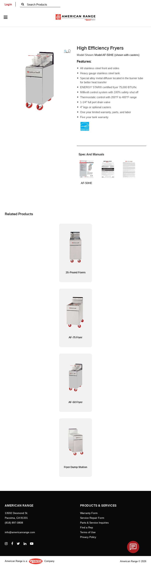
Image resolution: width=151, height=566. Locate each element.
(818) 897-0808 (14, 522)
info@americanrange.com (20, 532)
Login (8, 4)
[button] (67, 51)
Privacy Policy (88, 537)
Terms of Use (88, 532)
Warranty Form (89, 513)
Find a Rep (86, 527)
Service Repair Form (92, 517)
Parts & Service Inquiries (94, 522)
